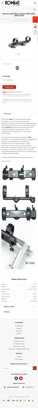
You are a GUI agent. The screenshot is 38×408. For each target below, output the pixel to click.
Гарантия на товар (19, 346)
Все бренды (19, 359)
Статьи (19, 356)
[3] (7, 64)
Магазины (19, 331)
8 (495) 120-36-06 (13, 387)
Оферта (19, 333)
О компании (19, 326)
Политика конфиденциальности (19, 349)
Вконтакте (16, 378)
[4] (9, 64)
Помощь (19, 353)
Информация (19, 338)
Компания (19, 322)
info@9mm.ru (30, 387)
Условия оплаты (19, 341)
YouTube (21, 378)
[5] (10, 64)
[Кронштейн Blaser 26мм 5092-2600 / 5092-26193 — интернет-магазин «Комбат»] (19, 42)
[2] (5, 64)
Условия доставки (19, 344)
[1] (3, 64)
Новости (19, 328)
